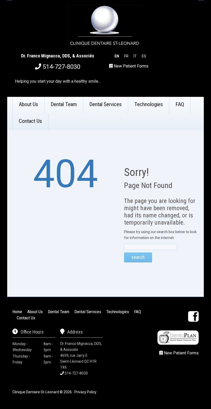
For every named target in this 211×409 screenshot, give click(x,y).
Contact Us (30, 121)
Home (17, 311)
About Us (28, 104)
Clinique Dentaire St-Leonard (35, 392)
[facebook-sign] (193, 316)
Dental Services (105, 104)
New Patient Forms (131, 66)
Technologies (148, 104)
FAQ (179, 104)
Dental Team (64, 104)
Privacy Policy (85, 392)
